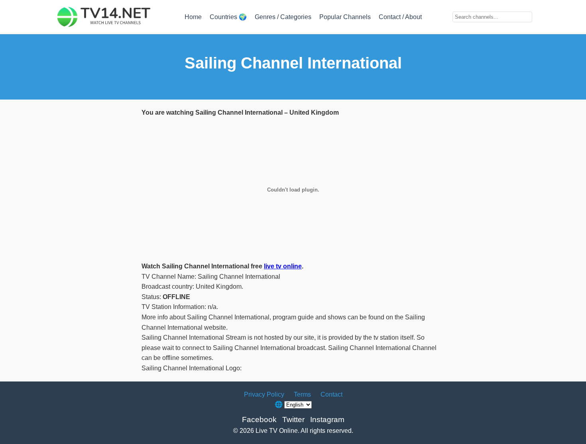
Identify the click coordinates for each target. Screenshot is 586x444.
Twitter (293, 419)
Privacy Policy (264, 394)
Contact (331, 394)
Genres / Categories (283, 17)
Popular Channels (345, 17)
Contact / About (400, 17)
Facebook (259, 419)
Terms (302, 394)
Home (193, 17)
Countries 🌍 (228, 17)
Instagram (327, 419)
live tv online (283, 266)
